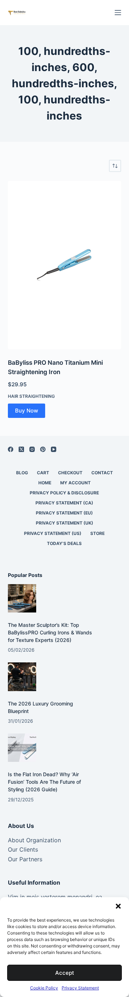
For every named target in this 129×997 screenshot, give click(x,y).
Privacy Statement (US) (52, 533)
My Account (75, 482)
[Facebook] (10, 449)
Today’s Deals (64, 543)
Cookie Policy (44, 988)
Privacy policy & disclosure (64, 492)
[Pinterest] (43, 449)
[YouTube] (53, 449)
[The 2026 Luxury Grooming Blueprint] (22, 676)
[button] (118, 906)
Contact (102, 472)
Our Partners (25, 859)
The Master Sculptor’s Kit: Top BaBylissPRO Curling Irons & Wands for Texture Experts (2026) (50, 632)
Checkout (70, 472)
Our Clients (23, 849)
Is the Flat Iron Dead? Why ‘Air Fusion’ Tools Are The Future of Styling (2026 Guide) (44, 781)
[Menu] (118, 12)
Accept (64, 972)
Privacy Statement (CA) (64, 503)
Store (97, 533)
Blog (22, 472)
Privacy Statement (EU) (64, 513)
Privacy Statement (80, 988)
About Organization (34, 840)
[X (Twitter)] (21, 449)
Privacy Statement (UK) (64, 523)
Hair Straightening (31, 396)
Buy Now (26, 410)
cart (43, 472)
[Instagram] (32, 449)
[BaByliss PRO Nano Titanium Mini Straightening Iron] (64, 265)
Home (44, 482)
